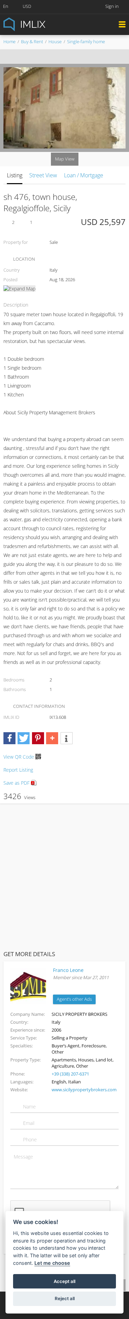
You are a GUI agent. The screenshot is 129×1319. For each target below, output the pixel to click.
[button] (9, 738)
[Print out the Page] (58, 57)
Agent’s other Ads (74, 999)
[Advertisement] (64, 875)
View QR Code (18, 756)
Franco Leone (68, 970)
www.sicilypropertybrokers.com (84, 1089)
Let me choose (52, 1263)
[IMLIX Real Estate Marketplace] (41, 24)
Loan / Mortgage (83, 175)
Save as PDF (17, 783)
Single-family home (86, 41)
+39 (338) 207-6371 (70, 1074)
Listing (14, 175)
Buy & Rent (32, 41)
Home (9, 41)
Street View (43, 175)
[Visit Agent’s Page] (28, 985)
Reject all (65, 1298)
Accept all (64, 1281)
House (55, 41)
